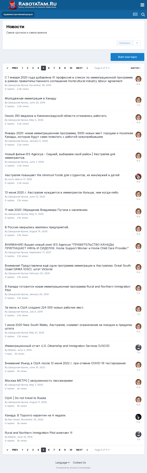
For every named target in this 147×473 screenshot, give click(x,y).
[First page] (7, 68)
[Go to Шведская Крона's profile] (138, 79)
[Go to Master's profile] (138, 347)
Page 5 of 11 (101, 68)
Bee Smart (14, 419)
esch (11, 179)
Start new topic (127, 56)
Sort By (135, 68)
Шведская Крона (18, 85)
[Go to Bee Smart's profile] (138, 417)
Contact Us (79, 462)
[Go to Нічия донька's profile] (138, 177)
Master (12, 349)
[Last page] (87, 68)
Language (62, 462)
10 (71, 68)
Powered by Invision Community (73, 467)
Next (79, 68)
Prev (15, 68)
